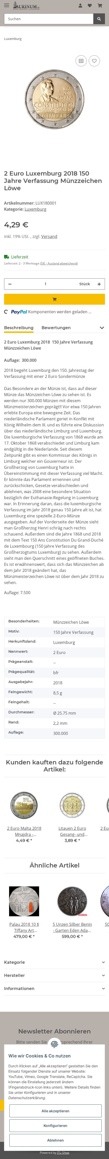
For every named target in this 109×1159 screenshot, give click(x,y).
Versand (49, 236)
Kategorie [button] (14, 962)
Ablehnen (55, 1140)
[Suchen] (99, 18)
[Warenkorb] (100, 6)
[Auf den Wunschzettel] (94, 60)
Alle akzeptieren (55, 1111)
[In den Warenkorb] (54, 299)
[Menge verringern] (9, 284)
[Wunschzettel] (90, 6)
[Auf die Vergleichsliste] (81, 60)
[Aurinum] (26, 5)
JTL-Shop (63, 1152)
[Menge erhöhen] (99, 284)
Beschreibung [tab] (18, 327)
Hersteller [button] (14, 975)
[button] (80, 6)
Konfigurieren (55, 1125)
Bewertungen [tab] (56, 327)
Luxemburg (35, 209)
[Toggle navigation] (6, 3)
